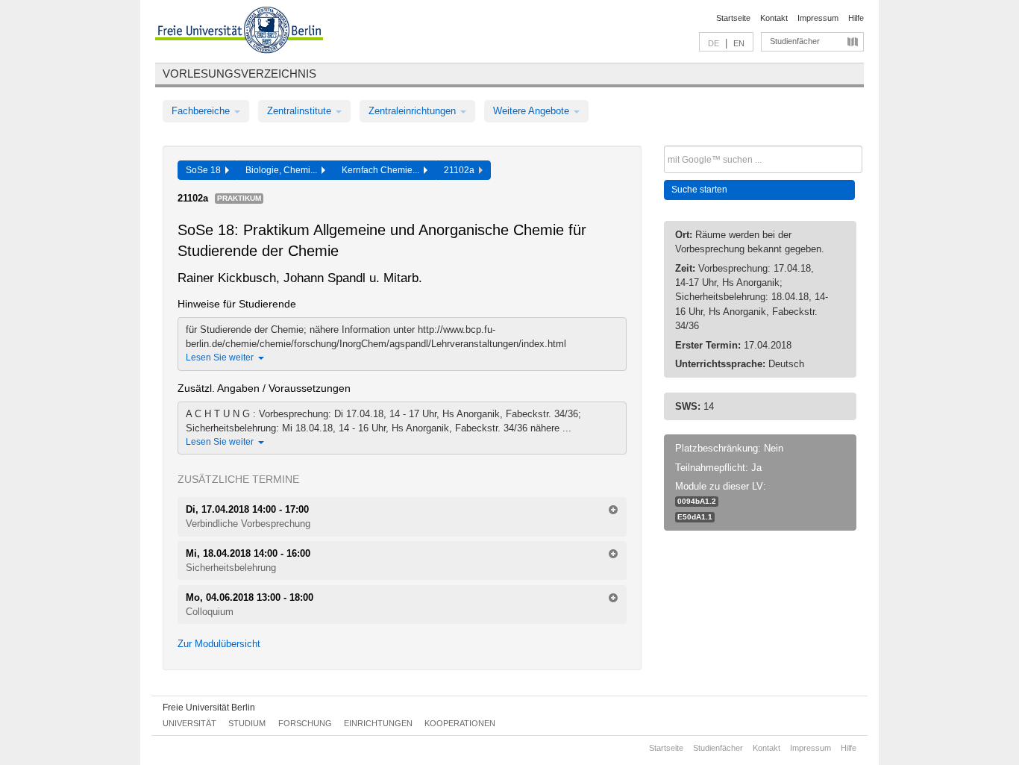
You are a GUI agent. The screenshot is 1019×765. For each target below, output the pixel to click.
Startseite (733, 17)
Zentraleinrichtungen (414, 110)
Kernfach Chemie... (383, 170)
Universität (189, 723)
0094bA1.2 (696, 501)
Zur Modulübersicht (219, 643)
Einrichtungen (378, 723)
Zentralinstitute (300, 110)
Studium (247, 723)
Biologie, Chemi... (283, 170)
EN (738, 43)
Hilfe (856, 17)
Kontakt (774, 17)
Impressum (817, 17)
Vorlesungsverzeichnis (239, 73)
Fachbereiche (202, 110)
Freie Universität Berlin (209, 707)
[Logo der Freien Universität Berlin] (239, 32)
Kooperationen (459, 723)
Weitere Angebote (532, 110)
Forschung (305, 723)
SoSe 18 (205, 170)
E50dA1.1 (694, 517)
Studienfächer (795, 41)
